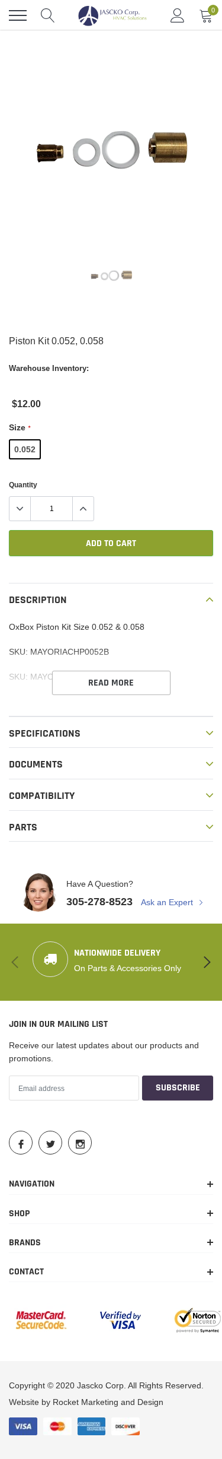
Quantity (23, 484)
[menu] (18, 15)
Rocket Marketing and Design (108, 1402)
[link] (111, 276)
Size (19, 427)
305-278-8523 (99, 901)
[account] (177, 15)
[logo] (112, 15)
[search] (48, 15)
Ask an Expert (168, 902)
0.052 (25, 449)
